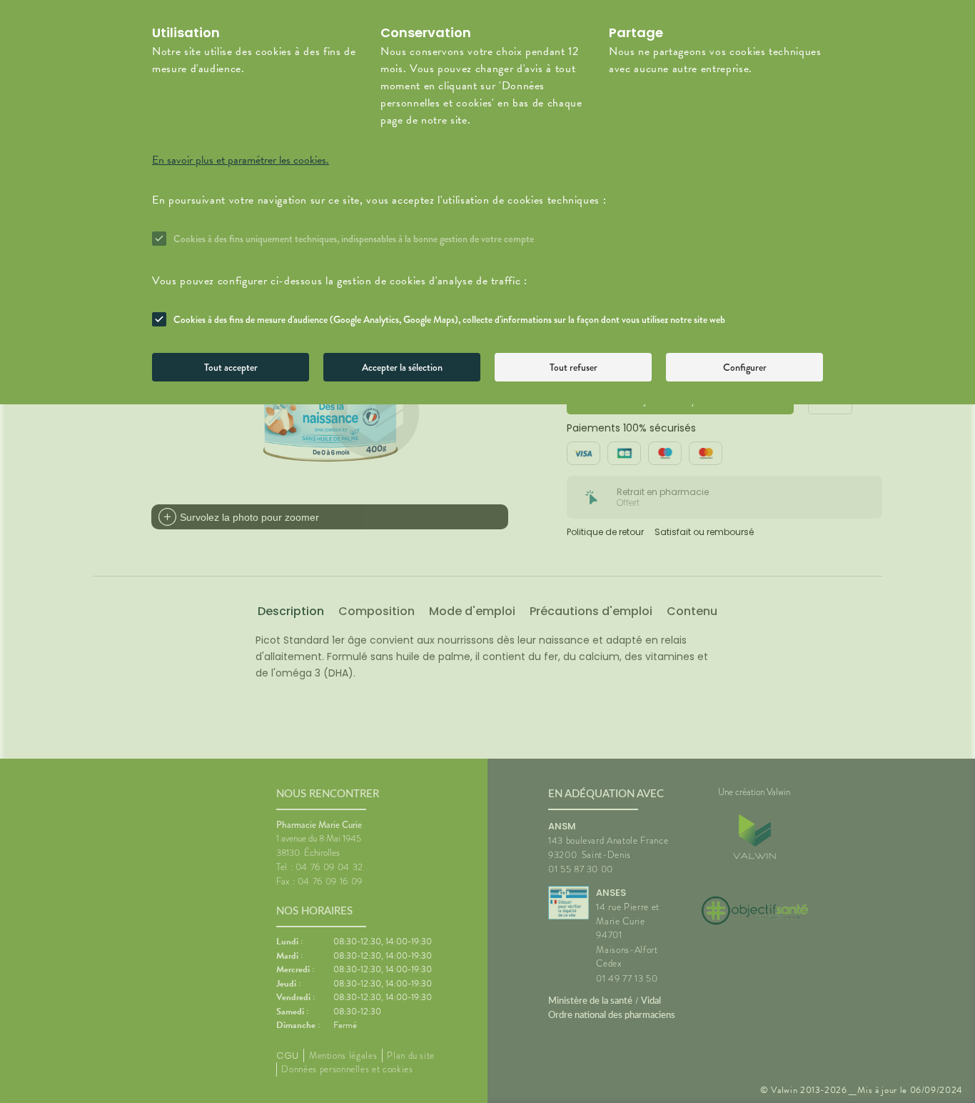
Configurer (745, 367)
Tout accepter (231, 367)
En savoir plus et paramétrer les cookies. (240, 160)
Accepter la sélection (402, 367)
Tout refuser (573, 367)
